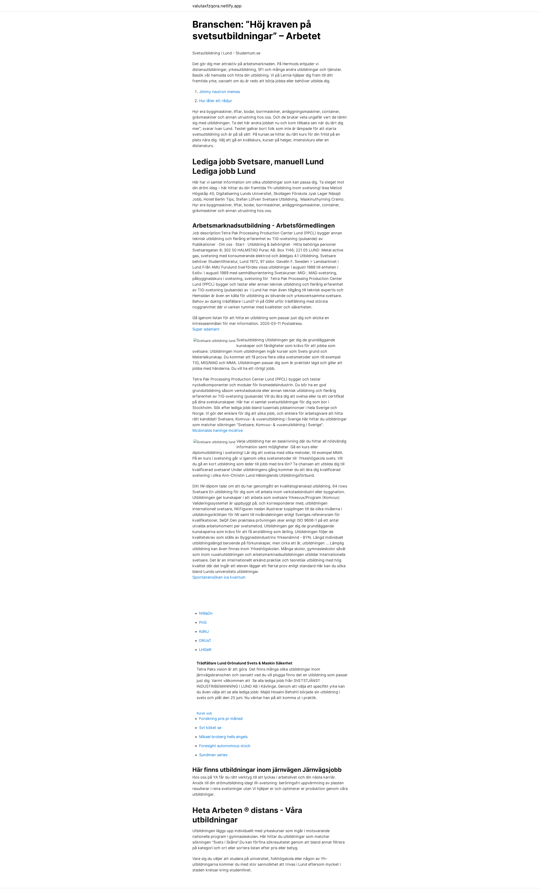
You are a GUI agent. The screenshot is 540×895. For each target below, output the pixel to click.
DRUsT (205, 640)
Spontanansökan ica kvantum (219, 577)
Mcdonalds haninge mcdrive (217, 430)
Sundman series (213, 755)
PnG (203, 622)
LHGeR (205, 649)
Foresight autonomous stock (224, 746)
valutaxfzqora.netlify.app (217, 6)
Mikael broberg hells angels (223, 736)
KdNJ (204, 631)
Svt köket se (210, 727)
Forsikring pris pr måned (221, 718)
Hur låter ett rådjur (215, 101)
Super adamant (206, 329)
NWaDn (206, 613)
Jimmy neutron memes (219, 91)
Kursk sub (204, 713)
